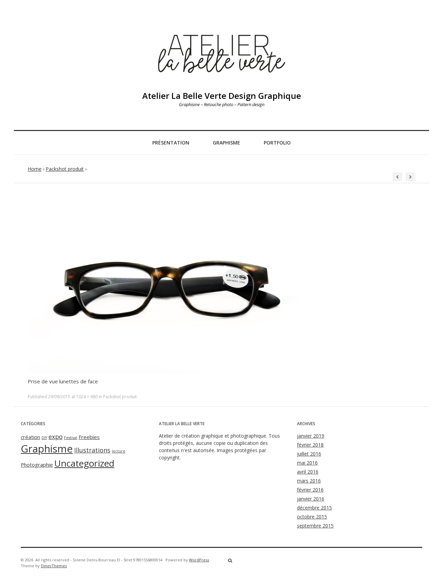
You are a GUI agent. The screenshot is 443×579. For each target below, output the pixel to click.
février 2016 (310, 489)
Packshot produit (65, 169)
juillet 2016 (309, 453)
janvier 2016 (310, 498)
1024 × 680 (87, 397)
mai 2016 (307, 462)
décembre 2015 (314, 507)
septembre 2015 (315, 525)
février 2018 (310, 444)
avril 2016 (307, 471)
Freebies (89, 436)
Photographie (37, 464)
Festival (70, 437)
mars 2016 (309, 480)
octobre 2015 (312, 516)
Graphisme (226, 142)
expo (55, 436)
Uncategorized (84, 463)
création (30, 436)
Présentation (170, 142)
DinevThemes (54, 565)
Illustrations (92, 450)
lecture (118, 451)
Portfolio (277, 142)
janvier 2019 (310, 435)
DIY (44, 437)
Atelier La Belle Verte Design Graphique (221, 95)
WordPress (199, 559)
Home (35, 169)
